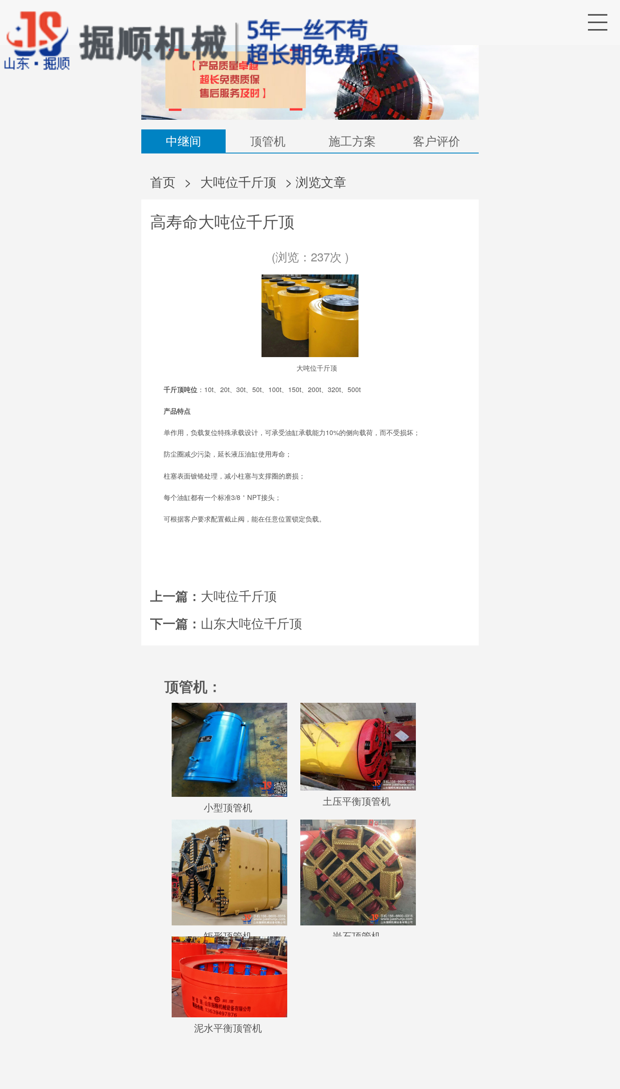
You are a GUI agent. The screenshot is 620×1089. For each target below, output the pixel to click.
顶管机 (268, 140)
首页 (162, 181)
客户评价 (436, 140)
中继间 (183, 140)
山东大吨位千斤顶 (251, 623)
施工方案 (352, 140)
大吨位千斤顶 (238, 181)
